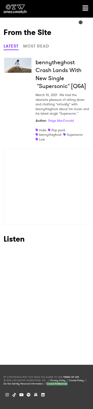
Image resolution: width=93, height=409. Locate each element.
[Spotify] (28, 394)
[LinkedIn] (42, 394)
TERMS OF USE (71, 377)
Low (42, 139)
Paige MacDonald (61, 120)
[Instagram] (7, 394)
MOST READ (36, 46)
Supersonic (75, 134)
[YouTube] (21, 394)
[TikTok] (14, 394)
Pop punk (58, 130)
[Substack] (35, 394)
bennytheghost (50, 134)
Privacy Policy (58, 380)
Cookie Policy (76, 380)
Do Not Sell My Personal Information (23, 383)
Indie (42, 130)
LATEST (11, 46)
